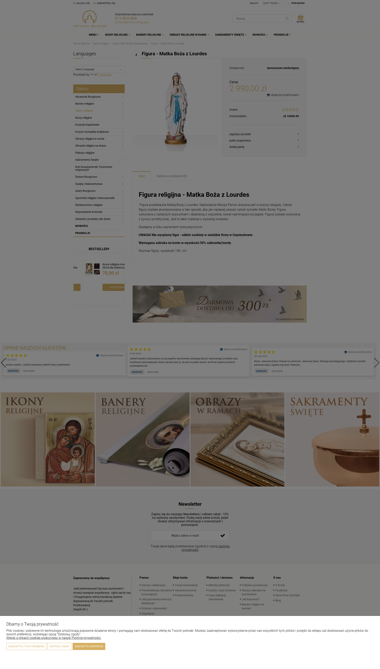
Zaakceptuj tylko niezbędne (27, 646)
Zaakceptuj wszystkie (89, 646)
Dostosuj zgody (60, 646)
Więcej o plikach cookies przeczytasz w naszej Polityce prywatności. (53, 638)
